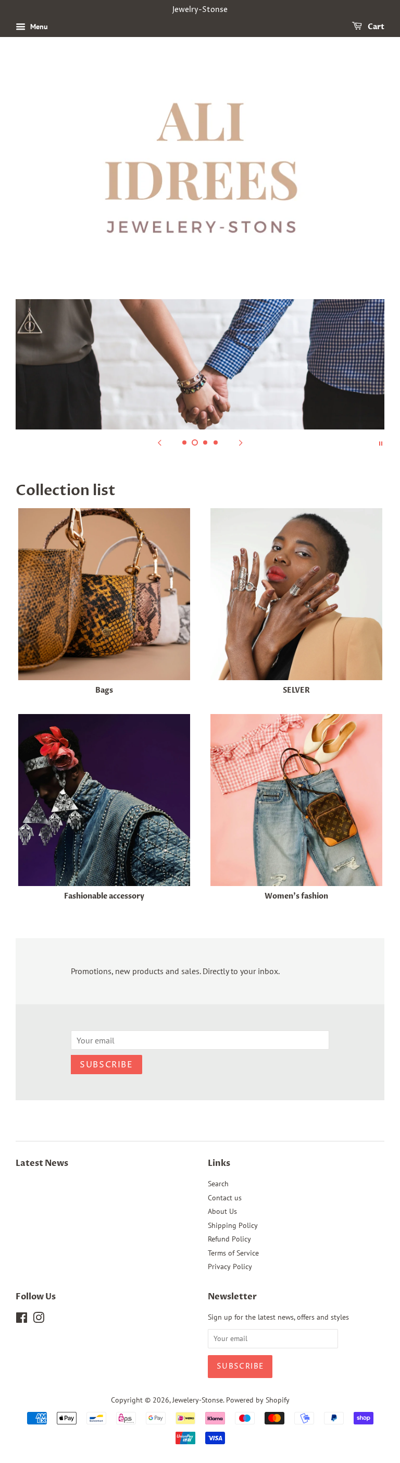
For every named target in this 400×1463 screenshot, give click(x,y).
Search (218, 1183)
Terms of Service (233, 1253)
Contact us (225, 1197)
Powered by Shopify (258, 1400)
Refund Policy (229, 1239)
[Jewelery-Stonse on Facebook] (22, 1319)
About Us (222, 1211)
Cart (375, 27)
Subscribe (106, 1065)
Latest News (42, 1163)
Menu (38, 26)
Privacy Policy (230, 1266)
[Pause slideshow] (380, 442)
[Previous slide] (159, 442)
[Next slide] (240, 442)
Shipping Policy (233, 1225)
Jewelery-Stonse (197, 1400)
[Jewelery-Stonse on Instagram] (38, 1319)
